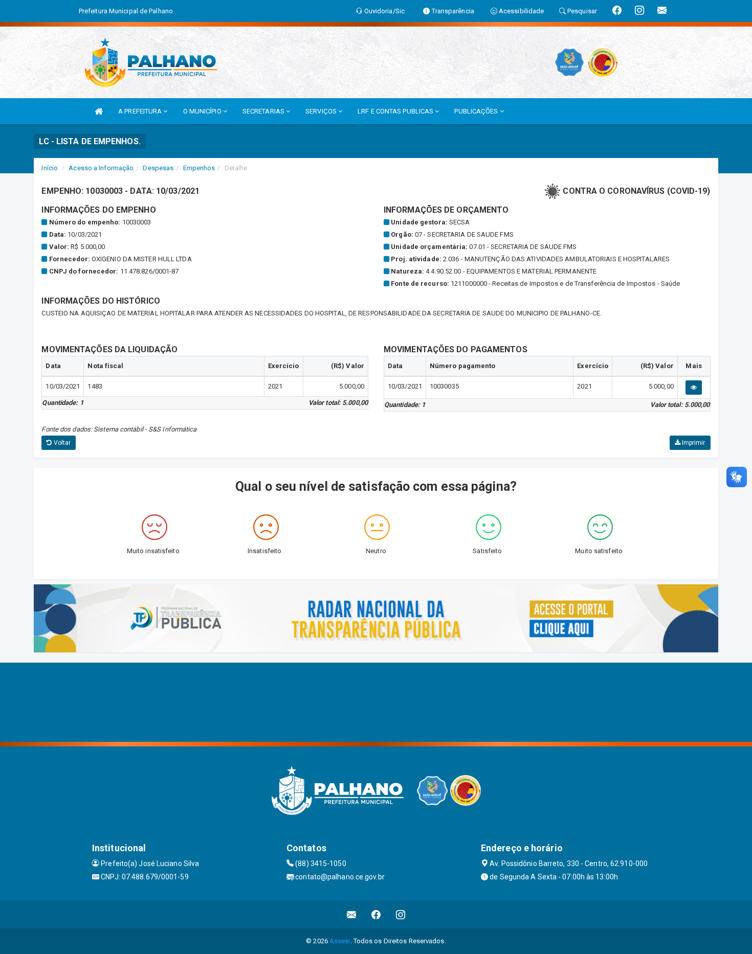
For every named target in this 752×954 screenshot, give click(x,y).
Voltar (61, 442)
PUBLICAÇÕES (476, 111)
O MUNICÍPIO (203, 111)
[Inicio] (99, 111)
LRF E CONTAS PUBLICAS (396, 111)
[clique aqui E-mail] (352, 914)
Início (49, 168)
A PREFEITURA (140, 111)
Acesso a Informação (101, 168)
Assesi (339, 941)
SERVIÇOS (321, 111)
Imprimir (692, 442)
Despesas (158, 168)
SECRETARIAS (264, 111)
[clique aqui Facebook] (376, 914)
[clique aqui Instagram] (401, 914)
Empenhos (199, 168)
